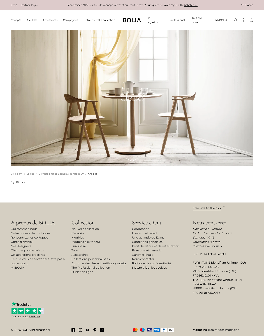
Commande (140, 229)
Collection (83, 222)
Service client (147, 222)
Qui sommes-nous (24, 229)
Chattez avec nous (206, 246)
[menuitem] (17, 20)
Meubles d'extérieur (85, 242)
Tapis (75, 250)
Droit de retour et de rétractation (155, 246)
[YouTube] (87, 330)
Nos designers (21, 246)
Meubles (77, 237)
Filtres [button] (20, 182)
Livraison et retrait (145, 233)
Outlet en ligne (82, 272)
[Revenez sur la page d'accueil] (132, 20)
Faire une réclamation (147, 250)
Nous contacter (143, 259)
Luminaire (78, 246)
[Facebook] (73, 330)
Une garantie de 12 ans (148, 237)
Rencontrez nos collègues (29, 237)
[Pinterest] (95, 330)
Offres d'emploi (22, 242)
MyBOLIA (17, 267)
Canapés (77, 233)
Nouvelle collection (85, 229)
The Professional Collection (90, 267)
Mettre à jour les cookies (149, 267)
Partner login (29, 5)
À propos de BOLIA (33, 222)
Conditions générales (147, 242)
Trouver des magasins (223, 330)
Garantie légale (142, 254)
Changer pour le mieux (27, 250)
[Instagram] (80, 330)
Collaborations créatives (28, 254)
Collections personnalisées (90, 259)
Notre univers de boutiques (30, 233)
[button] (13, 182)
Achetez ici (191, 5)
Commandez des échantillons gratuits (98, 263)
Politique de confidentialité (151, 263)
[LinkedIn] (102, 330)
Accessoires (79, 254)
